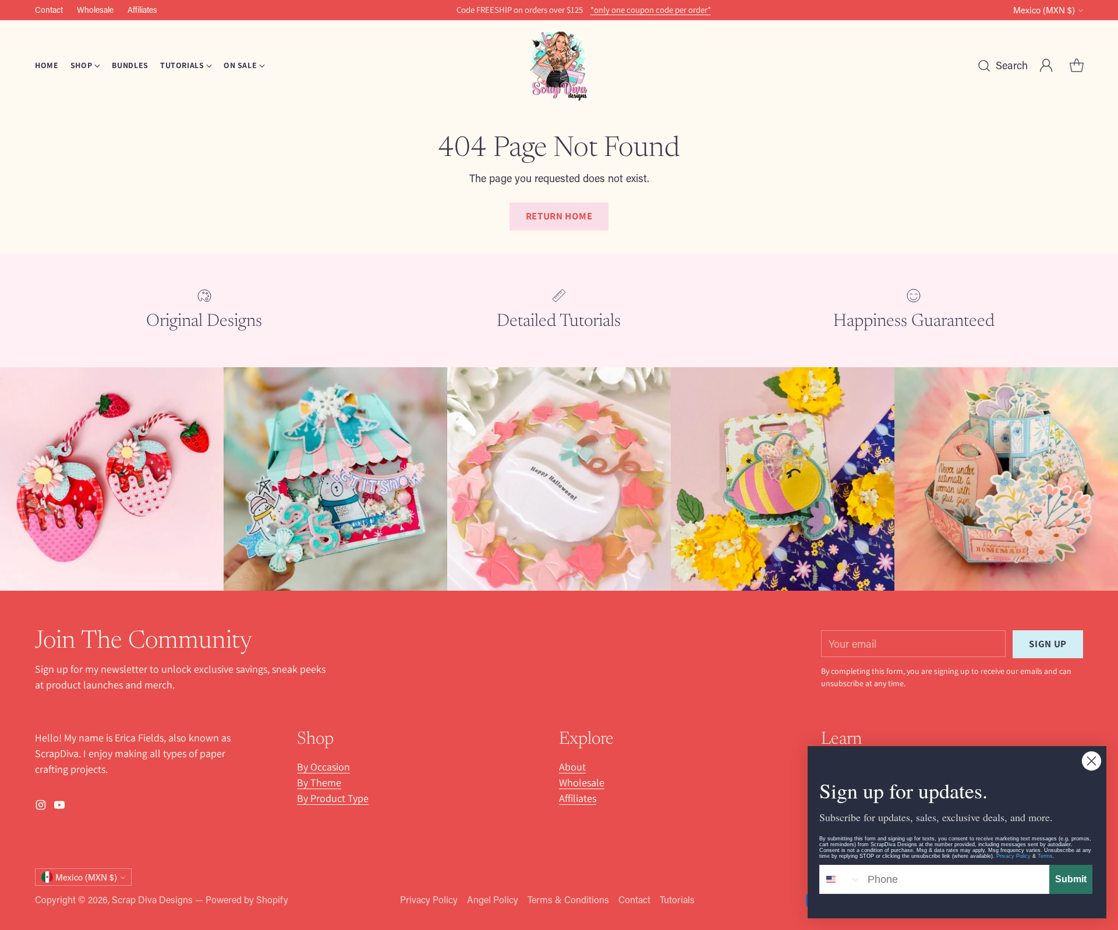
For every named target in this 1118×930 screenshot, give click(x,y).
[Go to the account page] (1046, 66)
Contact (634, 899)
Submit (1071, 879)
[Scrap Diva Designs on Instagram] (41, 807)
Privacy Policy (429, 899)
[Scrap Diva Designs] (559, 65)
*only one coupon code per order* (650, 10)
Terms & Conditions (568, 899)
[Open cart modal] (1077, 66)
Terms (1045, 856)
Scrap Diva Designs (152, 899)
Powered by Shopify (247, 899)
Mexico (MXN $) (1044, 10)
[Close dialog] (1091, 761)
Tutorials (677, 899)
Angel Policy (492, 899)
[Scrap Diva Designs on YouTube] (59, 807)
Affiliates (577, 798)
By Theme (319, 782)
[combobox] (841, 879)
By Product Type (333, 798)
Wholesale (581, 782)
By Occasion (323, 766)
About (572, 766)
